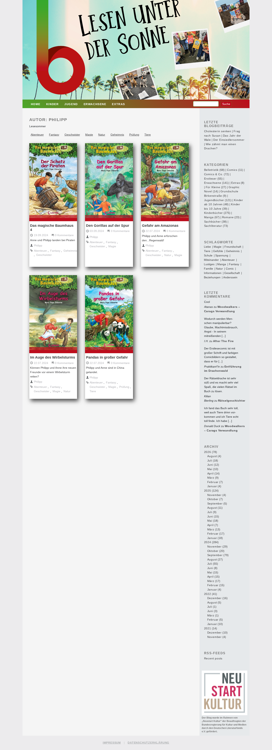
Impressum (112, 742)
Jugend (71, 104)
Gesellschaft (232, 273)
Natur (101, 134)
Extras (118, 104)
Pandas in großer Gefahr (107, 357)
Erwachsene (95, 104)
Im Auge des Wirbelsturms (52, 357)
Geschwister (72, 134)
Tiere (147, 134)
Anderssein (230, 277)
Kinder (52, 104)
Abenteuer (37, 134)
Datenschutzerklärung (148, 742)
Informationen (212, 273)
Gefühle (218, 251)
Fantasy (54, 134)
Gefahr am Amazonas (160, 226)
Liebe (207, 246)
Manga (221, 264)
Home (35, 104)
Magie (89, 134)
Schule (208, 255)
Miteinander (211, 259)
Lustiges (209, 264)
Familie (208, 268)
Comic (230, 268)
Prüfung (134, 134)
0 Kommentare (64, 235)
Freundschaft (232, 246)
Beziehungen (212, 277)
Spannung (221, 255)
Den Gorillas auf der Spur (107, 226)
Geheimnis (117, 134)
